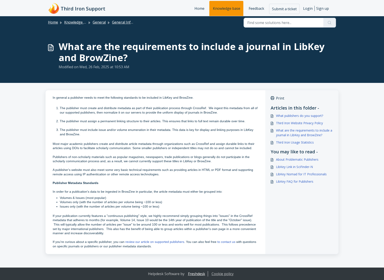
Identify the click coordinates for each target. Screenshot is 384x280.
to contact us (226, 242)
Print (280, 98)
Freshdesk (196, 273)
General (99, 22)
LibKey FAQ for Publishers (294, 181)
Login (308, 8)
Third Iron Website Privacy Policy (299, 123)
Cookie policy (223, 273)
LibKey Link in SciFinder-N (294, 167)
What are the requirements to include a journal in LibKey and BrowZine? (304, 132)
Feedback (256, 8)
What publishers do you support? (299, 116)
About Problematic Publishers (297, 159)
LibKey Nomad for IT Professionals (301, 174)
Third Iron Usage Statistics (295, 142)
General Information (129, 22)
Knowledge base (226, 8)
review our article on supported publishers (154, 242)
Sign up (322, 8)
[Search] (329, 23)
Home (199, 8)
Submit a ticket (284, 8)
